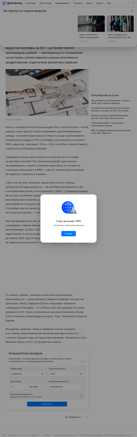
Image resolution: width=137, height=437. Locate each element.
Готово (68, 233)
